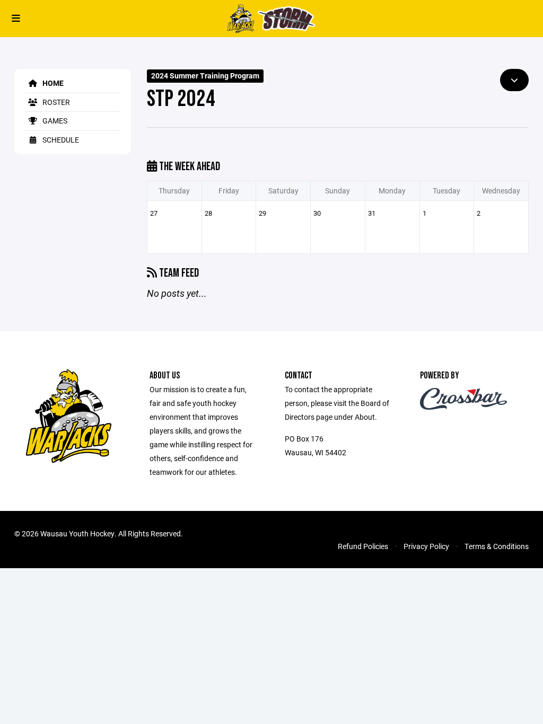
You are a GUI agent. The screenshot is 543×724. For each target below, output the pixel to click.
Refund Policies (363, 546)
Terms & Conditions (497, 546)
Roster (55, 102)
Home (52, 83)
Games (54, 121)
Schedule (60, 140)
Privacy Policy (426, 546)
